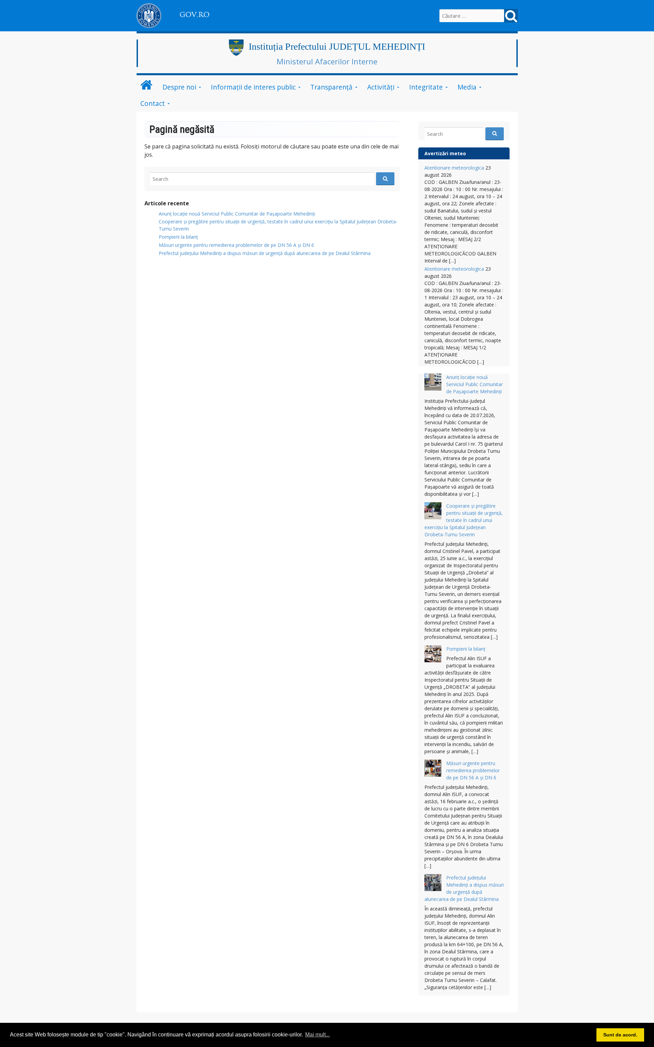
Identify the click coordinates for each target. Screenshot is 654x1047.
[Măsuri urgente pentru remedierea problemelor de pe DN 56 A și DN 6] (432, 769)
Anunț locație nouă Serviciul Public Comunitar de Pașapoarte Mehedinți (237, 213)
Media (467, 87)
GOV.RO (194, 14)
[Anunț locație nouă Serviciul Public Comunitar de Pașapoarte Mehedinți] (432, 383)
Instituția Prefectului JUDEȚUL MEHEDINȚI (337, 46)
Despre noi (179, 87)
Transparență (331, 87)
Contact (152, 103)
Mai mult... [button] (317, 1034)
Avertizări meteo (445, 153)
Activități (380, 87)
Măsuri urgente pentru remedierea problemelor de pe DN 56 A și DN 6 (236, 245)
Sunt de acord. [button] (620, 1034)
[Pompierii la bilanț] (432, 654)
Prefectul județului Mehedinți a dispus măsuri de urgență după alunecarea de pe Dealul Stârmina (265, 253)
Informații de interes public (253, 87)
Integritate (426, 87)
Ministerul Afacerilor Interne (327, 61)
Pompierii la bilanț (178, 237)
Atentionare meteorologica (454, 167)
